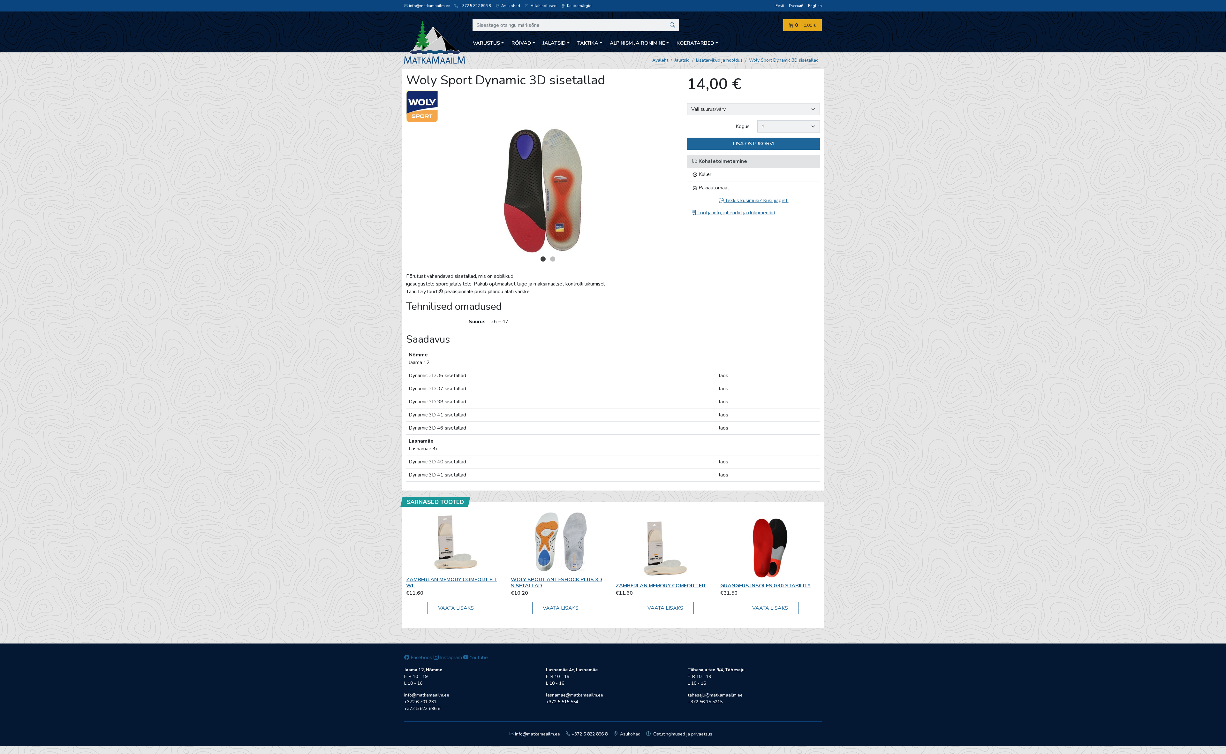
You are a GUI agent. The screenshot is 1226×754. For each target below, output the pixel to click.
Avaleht (660, 60)
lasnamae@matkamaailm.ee (574, 695)
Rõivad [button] (521, 43)
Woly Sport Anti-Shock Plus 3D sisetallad (556, 582)
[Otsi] (672, 25)
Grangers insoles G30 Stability (765, 585)
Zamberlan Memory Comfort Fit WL (451, 582)
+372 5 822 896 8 (475, 5)
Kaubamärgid (579, 5)
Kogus (743, 126)
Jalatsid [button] (554, 43)
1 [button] (543, 259)
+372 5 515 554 (562, 702)
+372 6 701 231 (420, 702)
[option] (542, 190)
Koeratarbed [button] (695, 43)
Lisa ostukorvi (753, 143)
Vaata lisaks (456, 608)
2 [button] (552, 259)
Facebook (420, 657)
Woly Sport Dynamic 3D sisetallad (784, 60)
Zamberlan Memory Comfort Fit (661, 585)
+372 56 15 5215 (705, 702)
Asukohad (510, 5)
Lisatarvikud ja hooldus (719, 60)
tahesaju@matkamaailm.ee (715, 695)
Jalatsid (682, 60)
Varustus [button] (486, 43)
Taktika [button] (587, 43)
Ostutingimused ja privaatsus (682, 734)
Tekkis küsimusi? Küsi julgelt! (756, 200)
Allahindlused (543, 5)
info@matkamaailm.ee (429, 5)
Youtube (478, 657)
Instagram (450, 657)
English (815, 5)
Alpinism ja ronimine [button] (637, 43)
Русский (796, 5)
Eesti (780, 5)
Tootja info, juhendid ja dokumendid (735, 212)
